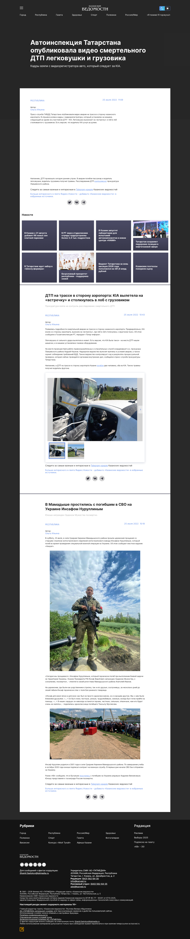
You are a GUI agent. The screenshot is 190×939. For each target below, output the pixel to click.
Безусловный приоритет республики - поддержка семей (75, 276)
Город (23, 15)
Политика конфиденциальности (34, 915)
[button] (57, 450)
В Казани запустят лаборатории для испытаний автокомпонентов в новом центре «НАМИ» (112, 235)
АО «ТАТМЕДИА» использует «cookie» (36, 911)
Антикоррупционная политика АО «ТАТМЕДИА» (41, 919)
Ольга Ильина (37, 109)
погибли (100, 365)
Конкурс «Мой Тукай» (59, 842)
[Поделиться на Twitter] (69, 202)
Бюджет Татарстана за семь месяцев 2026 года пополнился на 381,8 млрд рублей (113, 268)
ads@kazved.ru (78, 886)
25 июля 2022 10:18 (134, 523)
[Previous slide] (49, 409)
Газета (59, 15)
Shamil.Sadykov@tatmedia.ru (34, 873)
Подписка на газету (144, 842)
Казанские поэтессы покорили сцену (146, 267)
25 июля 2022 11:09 (112, 100)
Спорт (94, 15)
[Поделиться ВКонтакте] (76, 202)
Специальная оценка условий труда (36, 917)
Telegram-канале (84, 189)
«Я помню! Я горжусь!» (158, 15)
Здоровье (77, 15)
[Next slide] (140, 409)
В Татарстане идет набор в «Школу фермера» (38, 267)
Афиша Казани (84, 842)
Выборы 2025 (141, 837)
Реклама (138, 833)
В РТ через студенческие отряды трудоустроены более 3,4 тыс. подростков (76, 235)
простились (85, 776)
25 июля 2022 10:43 (134, 315)
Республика (41, 15)
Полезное (111, 15)
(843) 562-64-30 (90, 878)
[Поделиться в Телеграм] (83, 202)
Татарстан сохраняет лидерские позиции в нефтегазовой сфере (147, 244)
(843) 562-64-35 (98, 884)
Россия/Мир (131, 15)
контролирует (100, 181)
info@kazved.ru (78, 881)
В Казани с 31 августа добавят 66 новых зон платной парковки (35, 235)
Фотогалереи (112, 838)
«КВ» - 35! (139, 846)
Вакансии (24, 842)
